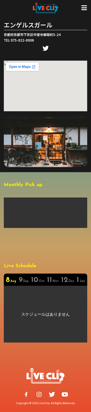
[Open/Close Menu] (84, 7)
